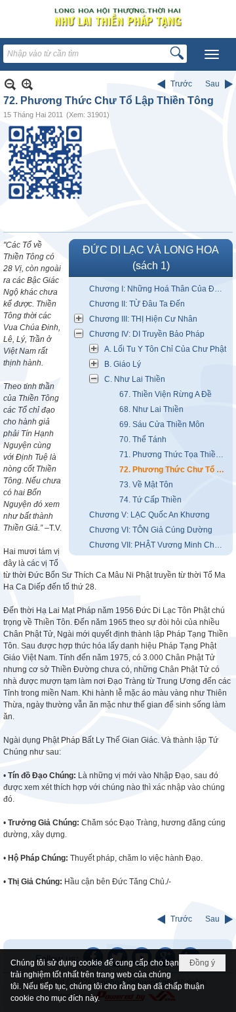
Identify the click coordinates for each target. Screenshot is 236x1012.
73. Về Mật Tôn (146, 484)
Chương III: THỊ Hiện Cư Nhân (143, 319)
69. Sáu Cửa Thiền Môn (162, 424)
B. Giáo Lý (122, 364)
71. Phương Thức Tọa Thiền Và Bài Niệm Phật (174, 454)
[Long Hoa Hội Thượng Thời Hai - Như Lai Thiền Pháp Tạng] (118, 17)
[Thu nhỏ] (10, 84)
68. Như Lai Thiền (151, 409)
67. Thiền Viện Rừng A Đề (165, 394)
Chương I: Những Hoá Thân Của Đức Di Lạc (159, 288)
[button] (211, 54)
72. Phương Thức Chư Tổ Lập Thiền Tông (174, 469)
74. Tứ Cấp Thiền (150, 499)
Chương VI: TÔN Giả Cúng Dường (150, 529)
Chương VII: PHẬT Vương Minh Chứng (159, 545)
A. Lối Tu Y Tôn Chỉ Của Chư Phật (165, 349)
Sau (212, 83)
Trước (181, 83)
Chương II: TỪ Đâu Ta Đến (137, 304)
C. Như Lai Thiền (134, 379)
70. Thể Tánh (143, 439)
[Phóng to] (27, 84)
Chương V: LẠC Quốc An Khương (149, 514)
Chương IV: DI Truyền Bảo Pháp (147, 334)
